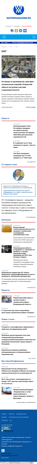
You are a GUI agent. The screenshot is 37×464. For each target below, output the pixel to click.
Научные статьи (21, 414)
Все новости (31, 162)
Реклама (4, 417)
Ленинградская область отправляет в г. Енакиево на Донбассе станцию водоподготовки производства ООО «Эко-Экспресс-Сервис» (24, 252)
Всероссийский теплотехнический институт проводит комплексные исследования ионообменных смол (24, 231)
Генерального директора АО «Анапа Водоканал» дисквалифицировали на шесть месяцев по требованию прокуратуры (18, 274)
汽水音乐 (3, 463)
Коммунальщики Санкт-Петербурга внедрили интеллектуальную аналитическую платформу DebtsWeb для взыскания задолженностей (23, 131)
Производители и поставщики (19, 417)
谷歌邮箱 (17, 463)
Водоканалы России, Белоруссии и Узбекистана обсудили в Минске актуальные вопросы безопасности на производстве (18, 371)
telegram (22, 463)
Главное (4, 414)
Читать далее (30, 107)
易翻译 (31, 463)
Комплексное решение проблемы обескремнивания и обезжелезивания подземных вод (16, 352)
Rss (11, 420)
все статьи (32, 358)
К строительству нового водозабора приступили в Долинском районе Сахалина (18, 311)
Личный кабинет (27, 26)
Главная (4, 47)
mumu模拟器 (10, 463)
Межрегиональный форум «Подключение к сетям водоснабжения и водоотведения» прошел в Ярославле (23, 394)
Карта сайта (5, 457)
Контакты (17, 26)
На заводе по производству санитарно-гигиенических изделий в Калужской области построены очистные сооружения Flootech (18, 85)
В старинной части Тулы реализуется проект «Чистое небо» (24, 145)
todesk (27, 463)
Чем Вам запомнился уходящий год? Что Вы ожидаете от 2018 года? (22, 155)
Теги (10, 47)
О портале (8, 26)
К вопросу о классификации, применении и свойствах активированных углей (18, 328)
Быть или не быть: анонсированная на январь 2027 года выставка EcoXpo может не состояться (18, 381)
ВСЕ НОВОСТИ (31, 287)
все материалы (30, 217)
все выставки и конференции (26, 402)
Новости (11, 414)
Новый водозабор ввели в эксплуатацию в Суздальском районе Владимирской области (23, 301)
